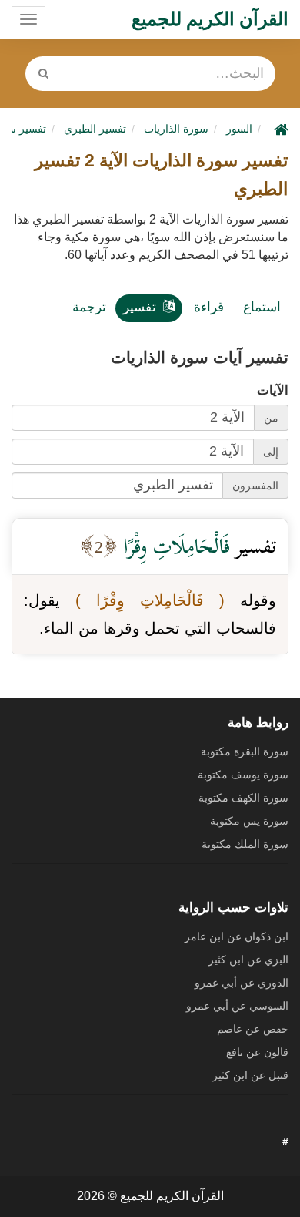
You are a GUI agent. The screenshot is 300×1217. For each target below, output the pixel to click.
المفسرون (255, 485)
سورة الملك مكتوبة (245, 844)
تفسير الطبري (95, 129)
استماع (262, 307)
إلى (270, 451)
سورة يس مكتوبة (249, 821)
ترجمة (89, 307)
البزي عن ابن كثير (248, 959)
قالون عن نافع (257, 1052)
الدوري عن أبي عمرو (241, 983)
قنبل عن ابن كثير (250, 1075)
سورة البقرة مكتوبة (244, 751)
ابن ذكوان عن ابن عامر (236, 936)
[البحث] (44, 73)
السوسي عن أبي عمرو (237, 1006)
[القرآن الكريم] (279, 129)
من (271, 418)
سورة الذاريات (176, 129)
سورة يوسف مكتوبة (243, 774)
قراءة (209, 307)
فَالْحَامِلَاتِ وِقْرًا (174, 546)
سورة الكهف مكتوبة (243, 798)
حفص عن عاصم (252, 1029)
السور (239, 129)
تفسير (139, 307)
